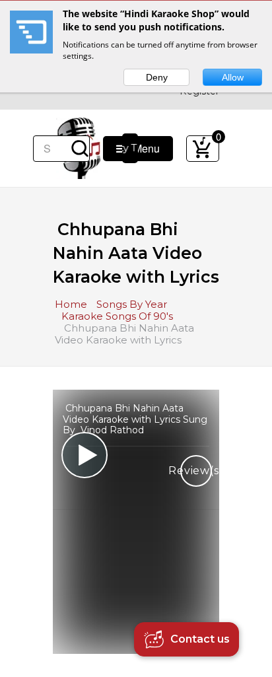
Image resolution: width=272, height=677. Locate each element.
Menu (142, 148)
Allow (233, 77)
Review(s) (196, 470)
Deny (157, 77)
